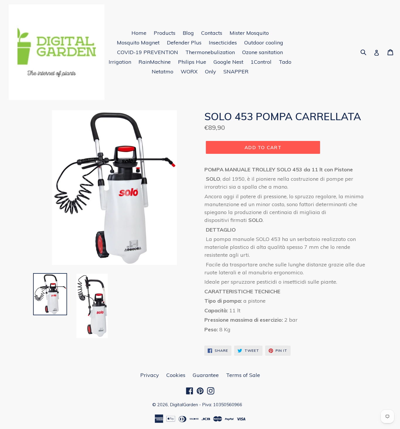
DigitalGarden (184, 404)
